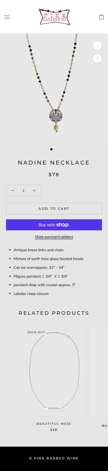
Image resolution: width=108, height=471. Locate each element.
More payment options (54, 236)
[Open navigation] (7, 17)
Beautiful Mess (54, 424)
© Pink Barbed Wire (54, 458)
